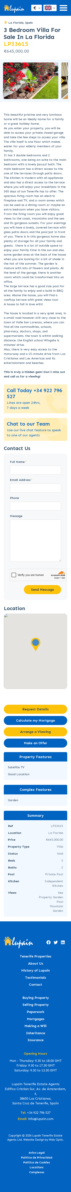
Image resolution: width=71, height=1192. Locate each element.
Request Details (35, 709)
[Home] (14, 8)
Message (16, 516)
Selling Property (36, 1005)
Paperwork (35, 1012)
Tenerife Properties (35, 956)
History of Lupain (35, 971)
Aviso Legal (37, 1152)
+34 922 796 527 (39, 1113)
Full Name (17, 462)
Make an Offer (35, 743)
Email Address (20, 480)
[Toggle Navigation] (63, 8)
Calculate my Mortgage (35, 720)
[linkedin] (63, 942)
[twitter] (56, 942)
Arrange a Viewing (35, 732)
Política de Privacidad (36, 1157)
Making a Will (35, 1026)
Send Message (42, 590)
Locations (37, 1167)
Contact (35, 985)
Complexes (36, 1172)
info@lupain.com (40, 1119)
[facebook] (48, 942)
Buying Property (35, 998)
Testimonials (35, 978)
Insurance (35, 1040)
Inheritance (35, 1033)
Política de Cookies (36, 1162)
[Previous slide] (9, 80)
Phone (14, 498)
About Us (35, 964)
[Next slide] (62, 80)
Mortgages (35, 1019)
